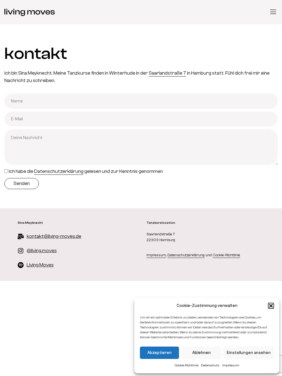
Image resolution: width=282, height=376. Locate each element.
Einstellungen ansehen (249, 352)
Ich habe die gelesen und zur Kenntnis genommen (86, 171)
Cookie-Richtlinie (186, 365)
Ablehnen (201, 352)
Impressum (230, 365)
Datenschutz (210, 365)
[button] (271, 306)
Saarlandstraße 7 (167, 73)
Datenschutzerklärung (58, 171)
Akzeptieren (159, 352)
